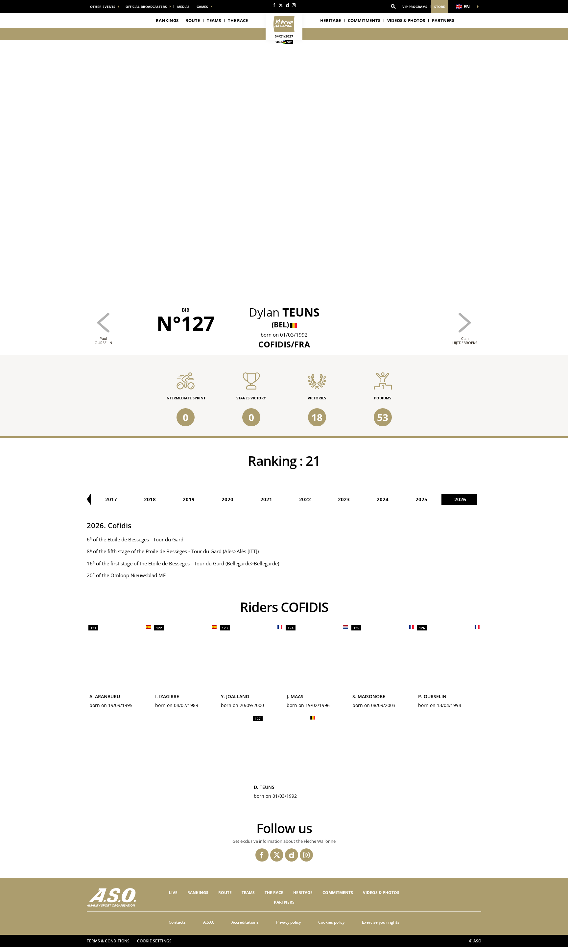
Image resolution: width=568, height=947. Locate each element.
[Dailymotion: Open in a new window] (287, 5)
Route (192, 20)
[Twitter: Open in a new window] (281, 5)
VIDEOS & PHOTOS (406, 20)
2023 (344, 499)
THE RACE (274, 892)
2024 (383, 499)
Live (173, 892)
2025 (421, 499)
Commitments (364, 20)
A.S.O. (208, 922)
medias (183, 6)
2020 (227, 499)
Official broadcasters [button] (146, 6)
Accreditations (245, 922)
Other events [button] (102, 6)
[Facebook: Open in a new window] (274, 5)
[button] (393, 6)
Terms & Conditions (108, 941)
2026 (460, 499)
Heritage (330, 20)
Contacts (177, 922)
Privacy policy (288, 922)
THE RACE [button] (238, 20)
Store (439, 6)
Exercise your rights (380, 922)
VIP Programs (414, 6)
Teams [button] (214, 20)
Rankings (167, 20)
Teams (248, 892)
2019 (189, 499)
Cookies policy (331, 922)
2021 (266, 499)
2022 (305, 499)
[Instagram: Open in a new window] (294, 5)
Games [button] (202, 6)
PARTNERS (443, 20)
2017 (111, 499)
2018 (150, 499)
